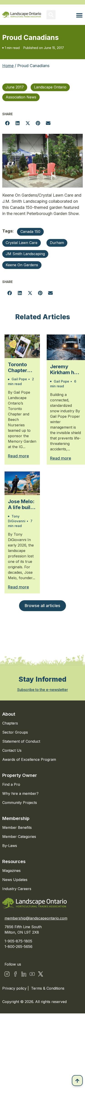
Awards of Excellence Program (29, 759)
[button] (51, 14)
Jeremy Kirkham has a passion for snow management (66, 370)
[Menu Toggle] (79, 15)
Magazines (11, 870)
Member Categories (19, 836)
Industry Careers (16, 888)
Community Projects (19, 802)
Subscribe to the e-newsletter (42, 689)
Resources (14, 861)
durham (57, 242)
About (8, 714)
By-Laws (9, 845)
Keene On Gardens (22, 265)
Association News (21, 97)
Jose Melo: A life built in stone (21, 504)
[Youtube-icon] (32, 973)
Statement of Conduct (21, 741)
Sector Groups (15, 732)
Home (8, 65)
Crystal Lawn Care (21, 242)
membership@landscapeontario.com (36, 918)
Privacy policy (15, 988)
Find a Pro (11, 784)
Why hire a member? (20, 793)
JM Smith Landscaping (25, 253)
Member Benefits (17, 827)
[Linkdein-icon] (23, 973)
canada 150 (30, 231)
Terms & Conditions (47, 988)
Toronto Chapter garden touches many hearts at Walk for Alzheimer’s (22, 367)
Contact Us (12, 750)
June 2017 (15, 87)
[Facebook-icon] (15, 973)
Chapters (10, 723)
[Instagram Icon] (7, 973)
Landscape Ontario (50, 87)
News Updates (14, 879)
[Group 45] (40, 973)
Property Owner (19, 775)
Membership (15, 818)
